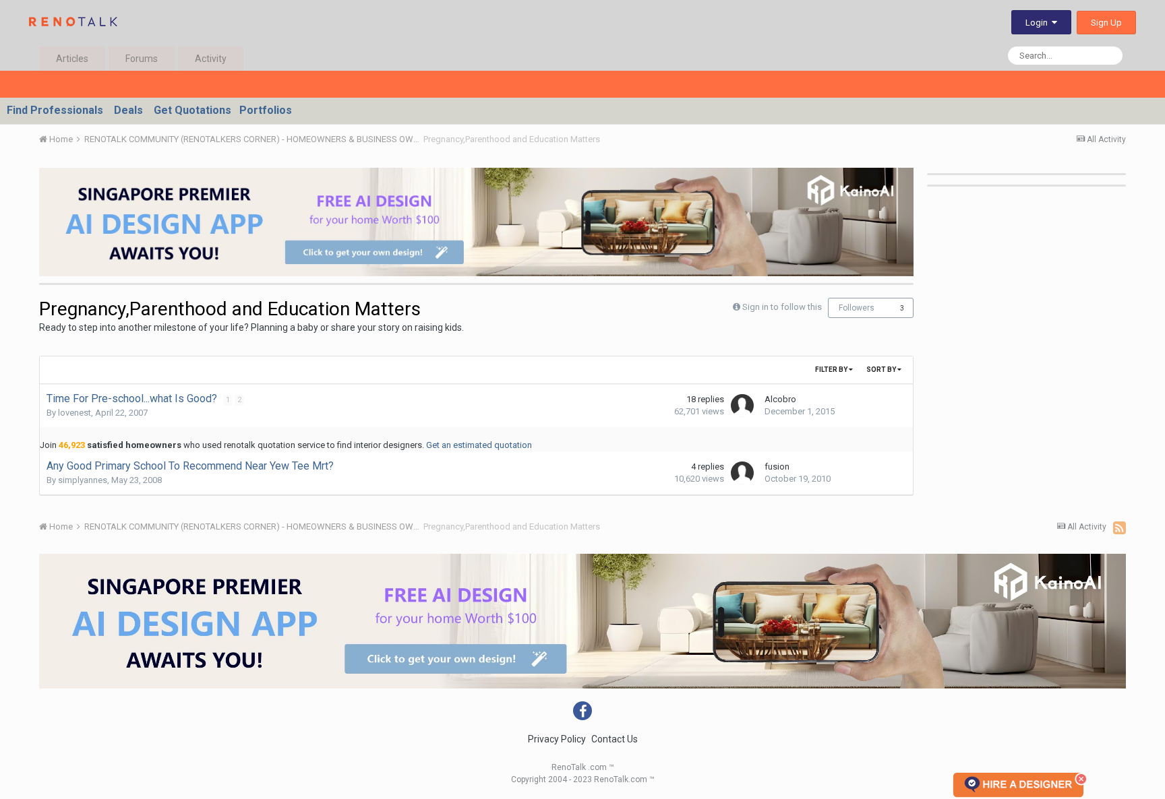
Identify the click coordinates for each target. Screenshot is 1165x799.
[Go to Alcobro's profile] (742, 405)
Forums (141, 58)
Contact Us (614, 739)
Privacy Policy (557, 739)
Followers (856, 308)
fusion (777, 466)
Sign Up (1106, 23)
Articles (72, 58)
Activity (211, 58)
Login (1038, 23)
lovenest (74, 413)
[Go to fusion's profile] (742, 472)
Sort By (881, 369)
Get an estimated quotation (479, 445)
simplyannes (82, 480)
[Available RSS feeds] (1119, 527)
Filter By (832, 369)
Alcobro (780, 399)
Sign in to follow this (782, 307)
